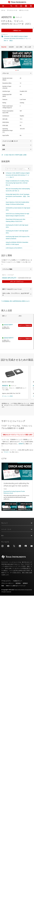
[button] (3, 6)
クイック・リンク (6, 529)
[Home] (17, 2)
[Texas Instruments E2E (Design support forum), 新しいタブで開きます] (26, 546)
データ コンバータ (12, 10)
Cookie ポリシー (17, 581)
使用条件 (20, 443)
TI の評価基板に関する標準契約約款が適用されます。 (16, 301)
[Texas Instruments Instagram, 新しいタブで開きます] (2, 546)
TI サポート (7, 452)
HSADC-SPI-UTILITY (9, 278)
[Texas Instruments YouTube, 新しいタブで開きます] (32, 546)
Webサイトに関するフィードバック (15, 585)
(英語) (11, 40)
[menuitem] (11, 6)
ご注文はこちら (17, 30)
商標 (2, 585)
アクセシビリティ (6, 581)
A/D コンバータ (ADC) (25, 10)
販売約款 (18, 583)
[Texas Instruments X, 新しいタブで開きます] (14, 546)
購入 (2, 535)
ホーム (3, 10)
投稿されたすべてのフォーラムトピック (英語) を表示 (17, 434)
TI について (4, 523)
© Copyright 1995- (7, 589)
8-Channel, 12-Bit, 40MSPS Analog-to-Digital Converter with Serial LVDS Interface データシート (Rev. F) (17, 38)
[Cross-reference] (16, 6)
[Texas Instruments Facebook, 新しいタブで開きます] (8, 546)
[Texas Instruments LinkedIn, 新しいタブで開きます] (20, 546)
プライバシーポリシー (7, 583)
